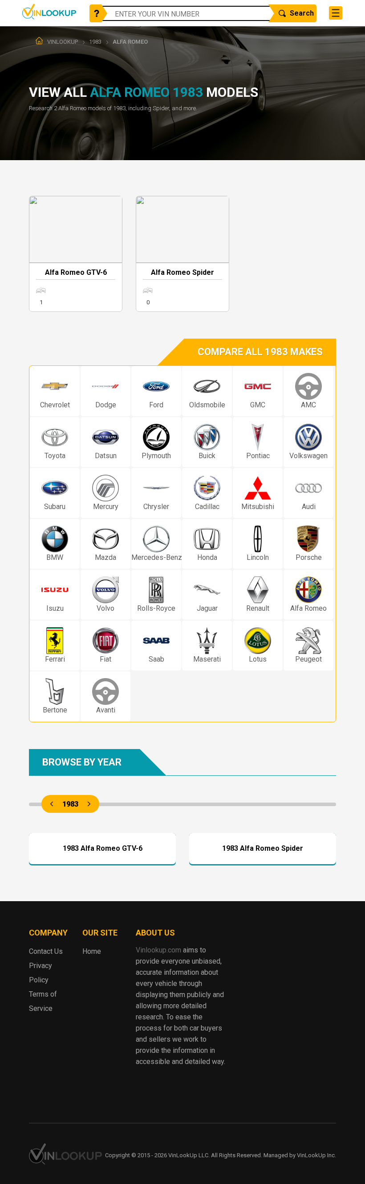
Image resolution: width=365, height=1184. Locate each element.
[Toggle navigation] (335, 13)
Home (91, 951)
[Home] (39, 40)
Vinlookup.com (49, 11)
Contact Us (46, 951)
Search (302, 13)
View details (103, 832)
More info (75, 254)
